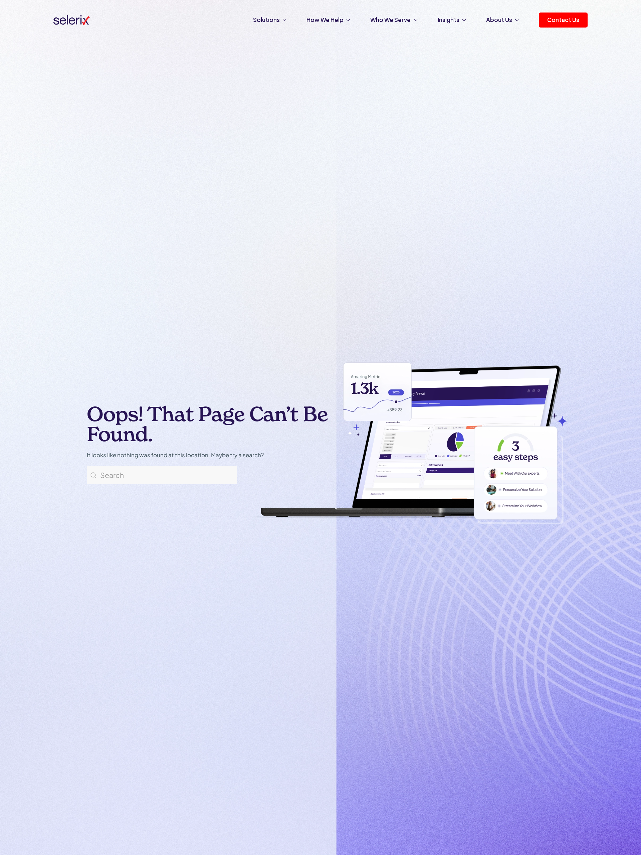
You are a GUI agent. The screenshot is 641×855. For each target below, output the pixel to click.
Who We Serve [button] (390, 19)
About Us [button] (499, 19)
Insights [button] (448, 19)
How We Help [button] (325, 19)
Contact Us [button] (563, 19)
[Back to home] (71, 20)
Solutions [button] (266, 19)
